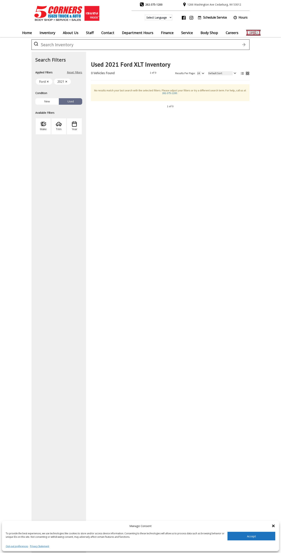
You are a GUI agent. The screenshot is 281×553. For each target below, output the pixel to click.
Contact (107, 32)
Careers (232, 32)
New (47, 101)
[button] (273, 526)
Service (187, 32)
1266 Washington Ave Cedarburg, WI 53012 (214, 4)
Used (70, 101)
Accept (251, 536)
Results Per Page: (185, 73)
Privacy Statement (39, 546)
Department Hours (137, 32)
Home (27, 32)
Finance (167, 32)
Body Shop (209, 32)
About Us (70, 32)
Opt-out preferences (17, 546)
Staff (90, 32)
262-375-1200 (153, 4)
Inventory (47, 32)
